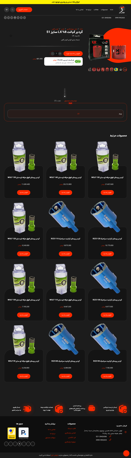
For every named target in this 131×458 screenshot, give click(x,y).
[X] (15, 17)
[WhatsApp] (21, 17)
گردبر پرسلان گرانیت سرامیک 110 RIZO (65, 239)
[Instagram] (24, 17)
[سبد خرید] (6, 9)
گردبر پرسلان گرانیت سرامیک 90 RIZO (107, 361)
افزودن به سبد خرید (73, 54)
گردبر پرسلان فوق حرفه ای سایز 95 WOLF (23, 361)
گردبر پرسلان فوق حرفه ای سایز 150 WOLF (107, 177)
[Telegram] (5, 17)
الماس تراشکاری (70, 433)
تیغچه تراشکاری (70, 442)
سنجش (6, 36)
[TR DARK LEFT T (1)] (122, 10)
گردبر (62, 29)
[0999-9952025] (109, 440)
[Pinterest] (18, 17)
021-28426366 (101, 437)
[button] (91, 31)
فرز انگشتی (72, 437)
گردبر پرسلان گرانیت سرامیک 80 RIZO (65, 361)
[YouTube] (11, 17)
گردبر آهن (55, 29)
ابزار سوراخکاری (72, 29)
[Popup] (12, 9)
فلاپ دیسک (72, 429)
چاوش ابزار (54, 455)
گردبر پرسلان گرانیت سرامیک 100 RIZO (107, 300)
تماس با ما (51, 430)
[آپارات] (8, 17)
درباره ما (52, 434)
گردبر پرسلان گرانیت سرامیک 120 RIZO (107, 239)
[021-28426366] (109, 436)
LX (73, 36)
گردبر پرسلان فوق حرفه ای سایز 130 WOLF (24, 177)
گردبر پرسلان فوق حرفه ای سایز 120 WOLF (24, 239)
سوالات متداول (50, 438)
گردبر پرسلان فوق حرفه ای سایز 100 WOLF (24, 300)
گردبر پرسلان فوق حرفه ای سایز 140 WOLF (65, 177)
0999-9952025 (101, 440)
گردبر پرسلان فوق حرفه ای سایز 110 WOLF (65, 300)
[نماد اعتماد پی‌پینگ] (24, 439)
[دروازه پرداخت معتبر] (12, 439)
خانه (81, 29)
